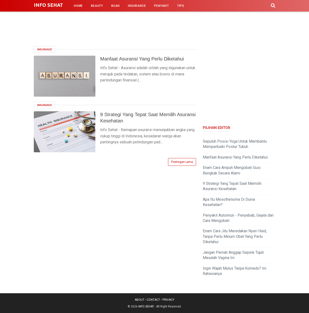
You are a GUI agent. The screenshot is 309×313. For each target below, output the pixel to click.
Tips (180, 5)
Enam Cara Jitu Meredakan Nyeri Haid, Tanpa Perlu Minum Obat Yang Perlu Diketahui (235, 236)
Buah (115, 5)
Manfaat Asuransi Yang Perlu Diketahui (142, 58)
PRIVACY (168, 299)
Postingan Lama (182, 162)
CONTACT (153, 299)
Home (78, 5)
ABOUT (139, 299)
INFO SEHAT (48, 5)
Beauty (97, 5)
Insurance (137, 5)
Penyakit (161, 5)
